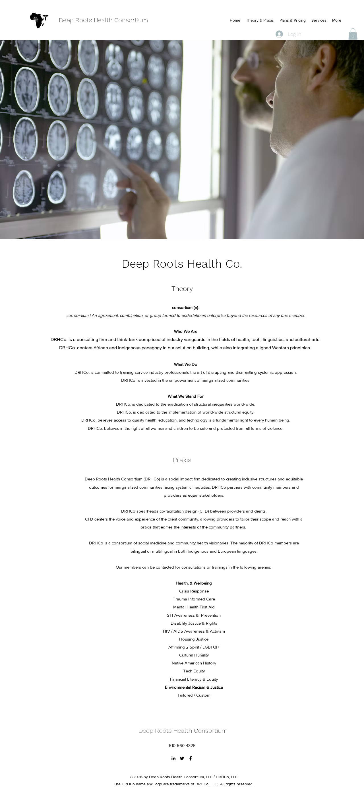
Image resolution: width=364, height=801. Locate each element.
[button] (353, 34)
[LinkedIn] (173, 758)
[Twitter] (182, 758)
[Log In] (278, 34)
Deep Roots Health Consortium (103, 20)
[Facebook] (190, 758)
